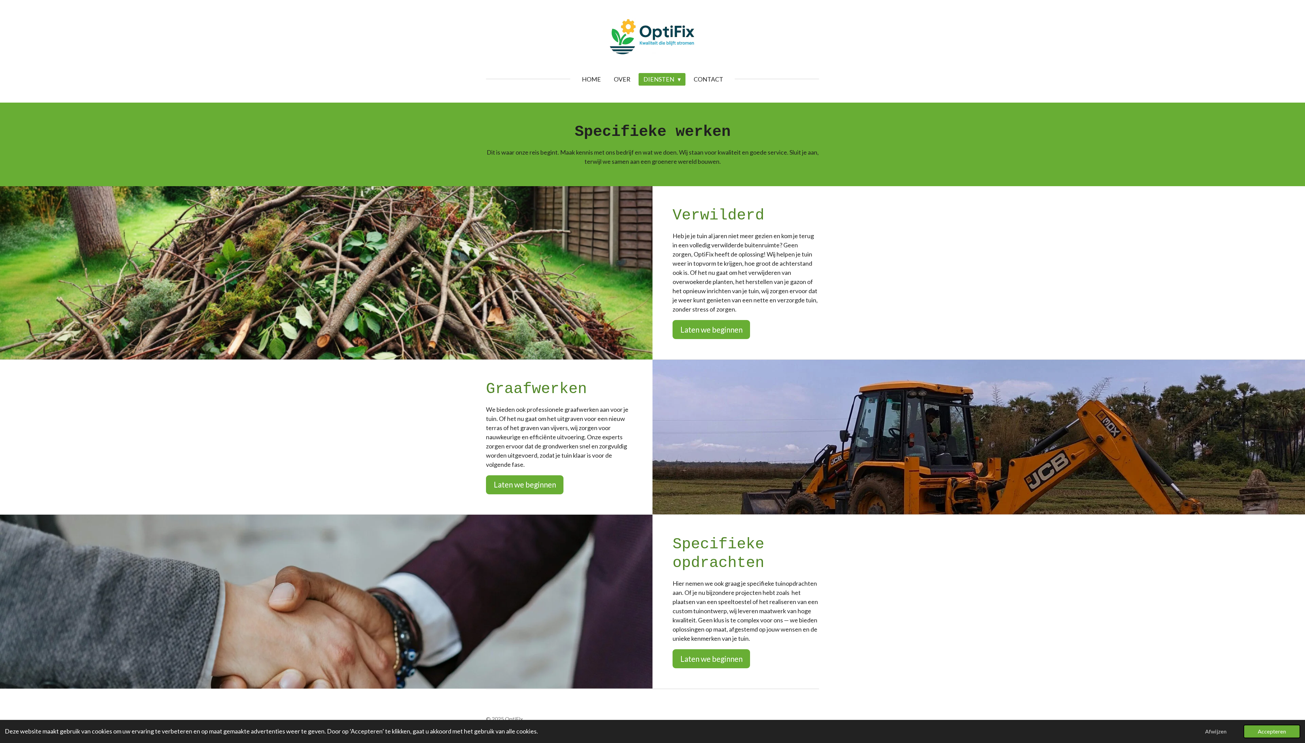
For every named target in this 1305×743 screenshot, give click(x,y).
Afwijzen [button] (1215, 731)
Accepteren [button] (1272, 731)
